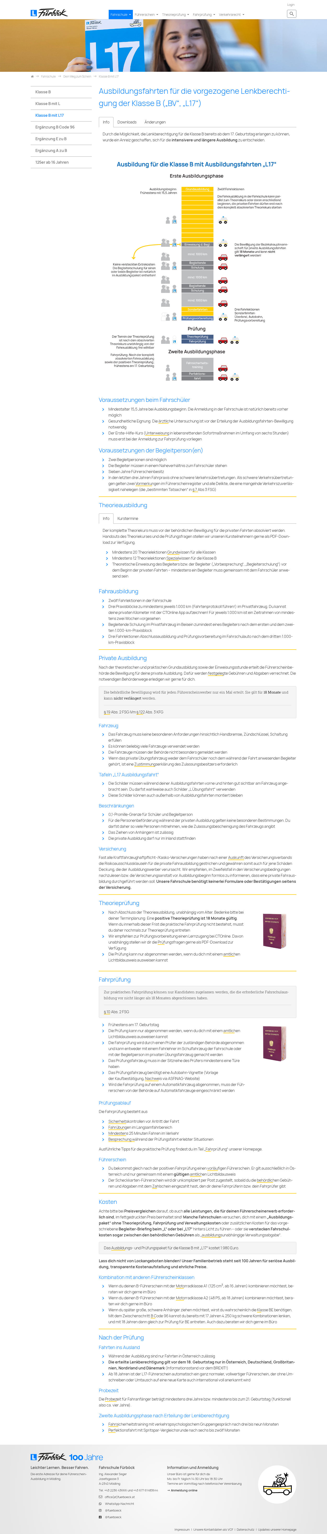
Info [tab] (106, 122)
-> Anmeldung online (182, 1490)
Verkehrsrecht (230, 14)
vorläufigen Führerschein (228, 1168)
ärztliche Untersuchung (178, 421)
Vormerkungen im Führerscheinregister (168, 483)
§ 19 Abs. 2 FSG (116, 712)
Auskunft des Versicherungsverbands (260, 857)
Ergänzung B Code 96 (55, 127)
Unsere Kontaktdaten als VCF (213, 1530)
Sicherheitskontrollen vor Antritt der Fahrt (143, 1121)
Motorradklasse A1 (191, 1286)
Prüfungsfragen (171, 942)
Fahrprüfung (202, 14)
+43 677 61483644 (145, 1490)
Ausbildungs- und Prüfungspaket (139, 1248)
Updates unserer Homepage (277, 1530)
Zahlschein (161, 1186)
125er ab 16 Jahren (52, 162)
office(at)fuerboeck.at (120, 1497)
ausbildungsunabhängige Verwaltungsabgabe (240, 1235)
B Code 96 (160, 1315)
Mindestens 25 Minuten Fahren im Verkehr (143, 1133)
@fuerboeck (113, 1510)
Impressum (182, 1530)
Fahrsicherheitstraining (128, 1424)
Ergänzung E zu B (51, 138)
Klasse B (43, 91)
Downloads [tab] (127, 122)
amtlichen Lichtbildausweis (213, 1174)
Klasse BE (265, 1309)
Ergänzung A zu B (51, 150)
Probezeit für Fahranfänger (128, 1399)
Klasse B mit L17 (49, 115)
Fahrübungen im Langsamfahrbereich (140, 1127)
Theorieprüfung (174, 14)
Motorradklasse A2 (192, 1298)
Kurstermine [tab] (128, 518)
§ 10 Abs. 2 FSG (116, 1011)
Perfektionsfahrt (122, 1430)
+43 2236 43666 (115, 1490)
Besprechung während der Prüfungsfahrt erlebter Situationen (160, 1139)
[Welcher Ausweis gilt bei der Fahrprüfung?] (274, 931)
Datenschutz (245, 1530)
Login (290, 5)
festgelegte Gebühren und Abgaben (238, 673)
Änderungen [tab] (155, 122)
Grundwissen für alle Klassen (191, 552)
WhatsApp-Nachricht (119, 1504)
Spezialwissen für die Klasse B (191, 558)
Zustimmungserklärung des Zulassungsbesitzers (175, 764)
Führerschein (145, 14)
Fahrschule (119, 14)
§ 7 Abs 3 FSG (203, 489)
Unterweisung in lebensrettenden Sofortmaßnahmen (190, 433)
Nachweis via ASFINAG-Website (171, 1078)
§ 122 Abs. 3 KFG (149, 712)
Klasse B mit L (47, 103)
